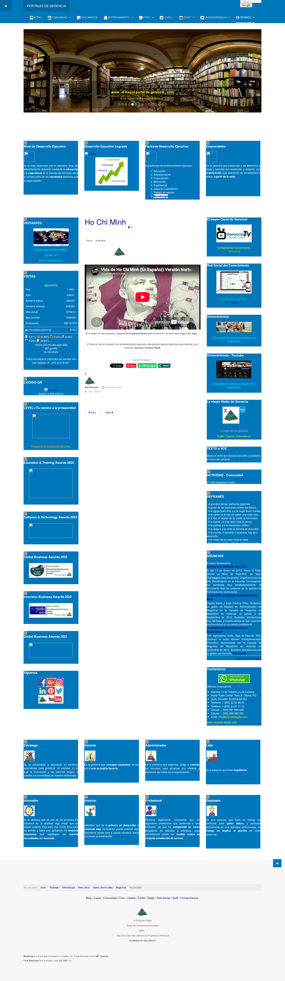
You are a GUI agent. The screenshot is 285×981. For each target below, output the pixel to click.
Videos (89, 240)
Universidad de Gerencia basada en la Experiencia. (234, 385)
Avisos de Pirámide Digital (249, 658)
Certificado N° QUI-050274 (142, 940)
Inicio (43, 887)
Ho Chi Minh (105, 221)
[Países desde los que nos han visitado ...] (51, 237)
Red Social (163, 898)
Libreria (131, 898)
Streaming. (234, 251)
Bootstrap (28, 956)
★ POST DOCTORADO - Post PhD (227, 567)
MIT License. (102, 956)
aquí (194, 333)
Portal (141, 898)
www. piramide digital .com (222, 722)
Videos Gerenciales (103, 887)
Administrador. (92, 387)
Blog (88, 898)
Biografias (100, 240)
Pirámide (53, 887)
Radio (150, 898)
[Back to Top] (277, 863)
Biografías (121, 887)
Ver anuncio (240, 653)
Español (230, 436)
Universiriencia (243, 436)
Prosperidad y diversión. (234, 299)
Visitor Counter (51, 366)
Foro (122, 898)
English (220, 436)
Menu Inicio (84, 887)
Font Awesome (31, 960)
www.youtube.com (142, 333)
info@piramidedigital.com (232, 717)
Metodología (161, 196)
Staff (175, 898)
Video (234, 302)
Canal (97, 898)
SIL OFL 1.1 (65, 960)
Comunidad (110, 898)
